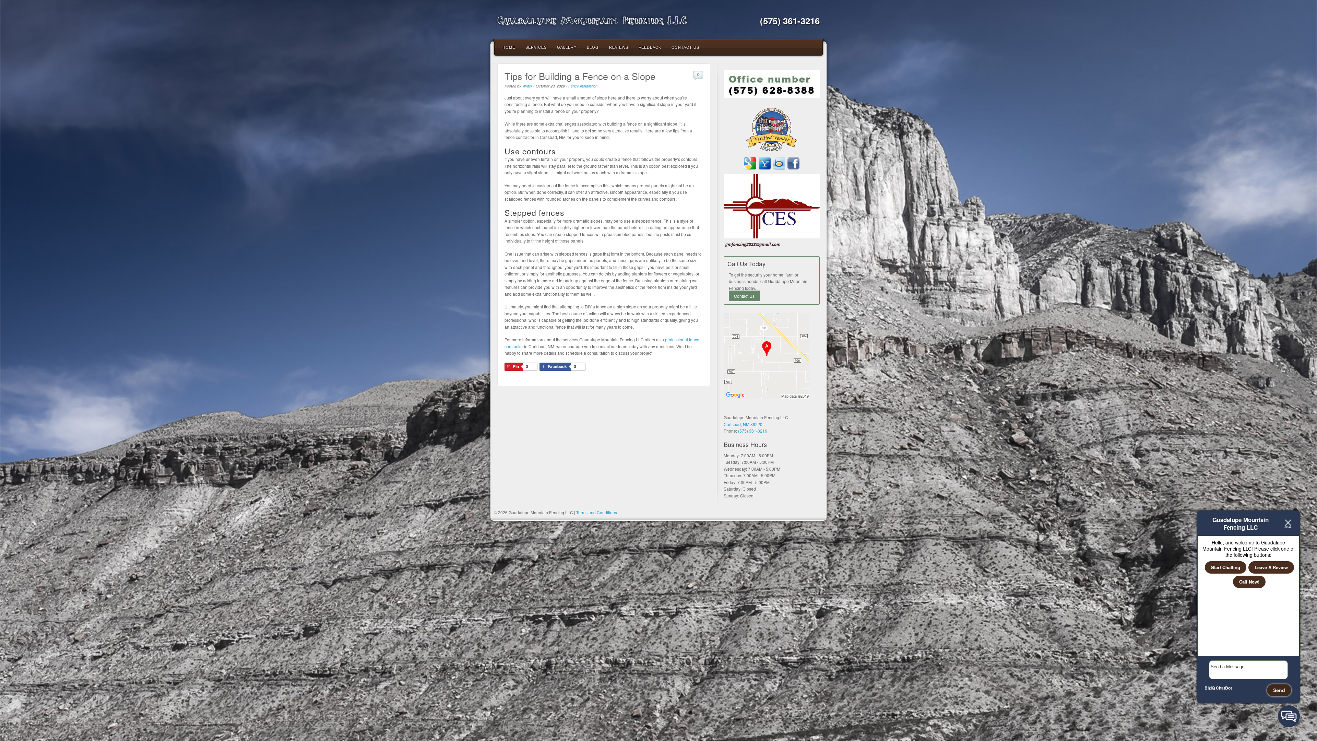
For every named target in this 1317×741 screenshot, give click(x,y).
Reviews (618, 47)
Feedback (650, 47)
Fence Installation (582, 86)
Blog (593, 47)
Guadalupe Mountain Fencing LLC (592, 19)
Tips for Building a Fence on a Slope (580, 76)
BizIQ (1210, 688)
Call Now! (1249, 581)
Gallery (567, 47)
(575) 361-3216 (790, 20)
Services (536, 47)
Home (508, 47)
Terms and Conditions (596, 512)
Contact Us (685, 47)
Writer (527, 86)
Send (1279, 690)
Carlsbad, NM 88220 (743, 424)
